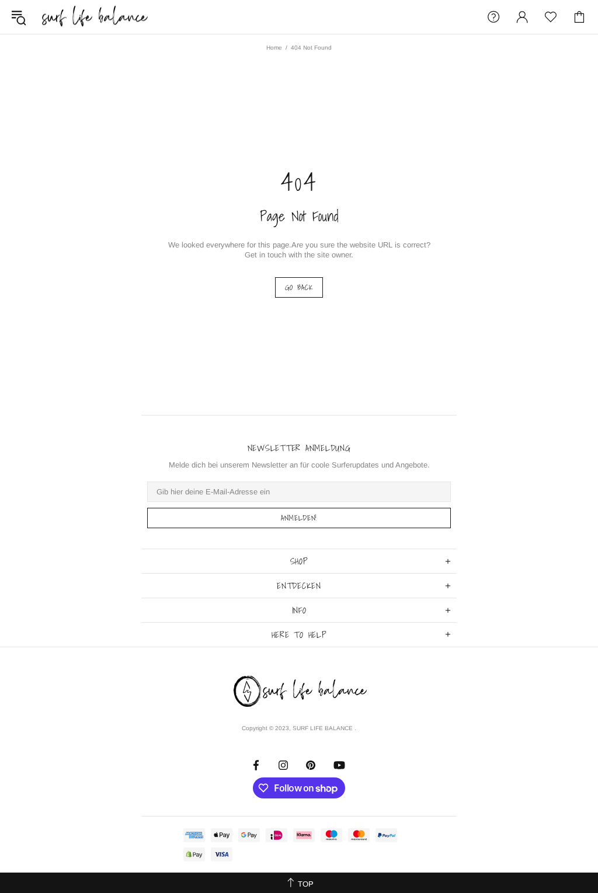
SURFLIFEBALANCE (94, 17)
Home (274, 47)
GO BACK (299, 287)
